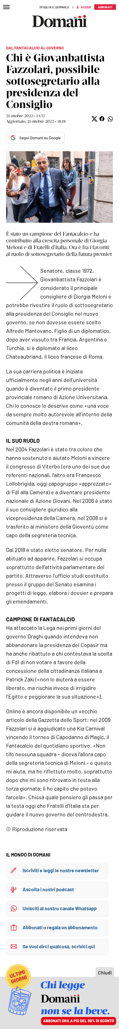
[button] (93, 118)
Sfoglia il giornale (54, 7)
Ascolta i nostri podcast (48, 889)
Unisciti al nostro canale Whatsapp (60, 908)
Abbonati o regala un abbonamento (60, 927)
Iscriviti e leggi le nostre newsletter (61, 870)
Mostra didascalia (59, 187)
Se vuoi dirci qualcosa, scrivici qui (59, 946)
